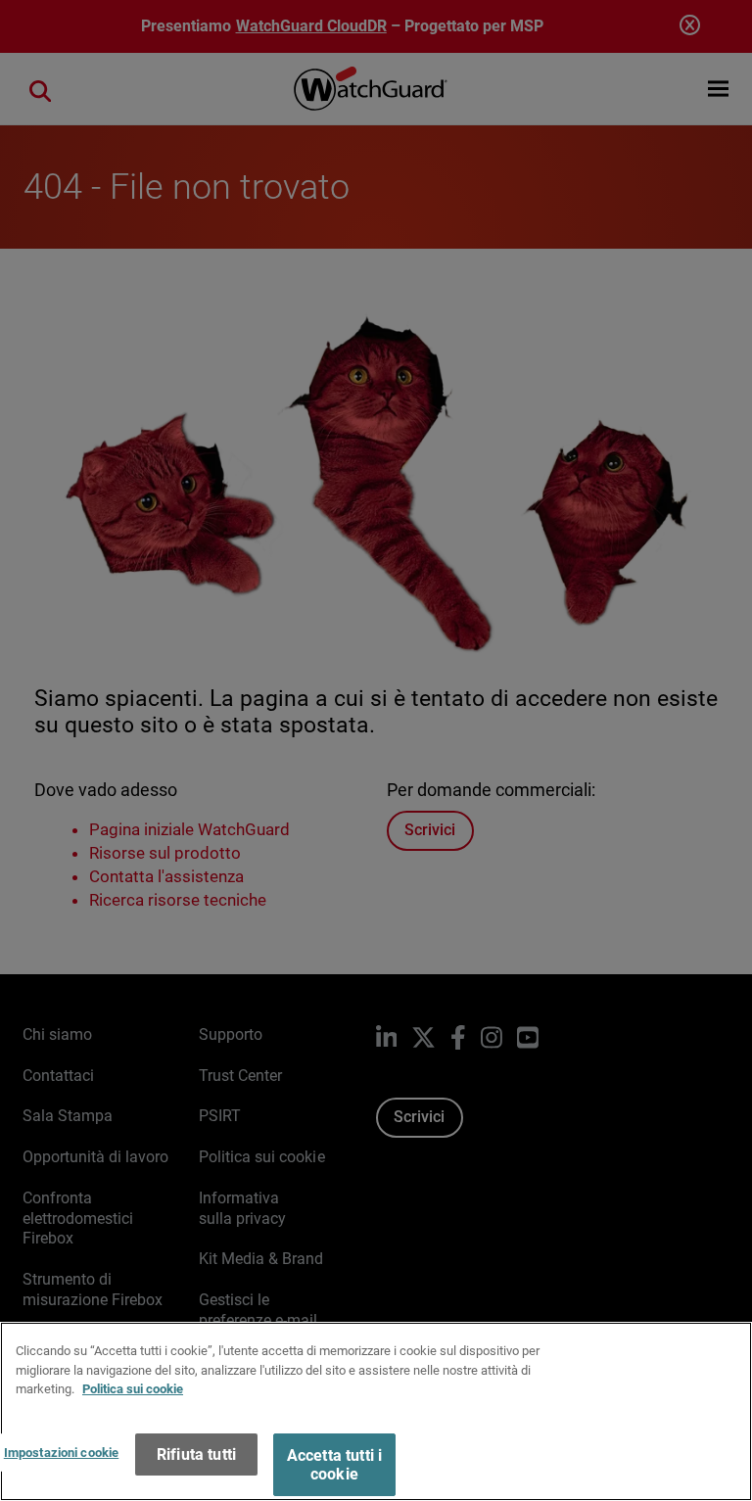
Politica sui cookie (132, 1389)
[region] (376, 1411)
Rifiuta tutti (196, 1454)
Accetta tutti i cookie (334, 1464)
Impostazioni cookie (61, 1452)
